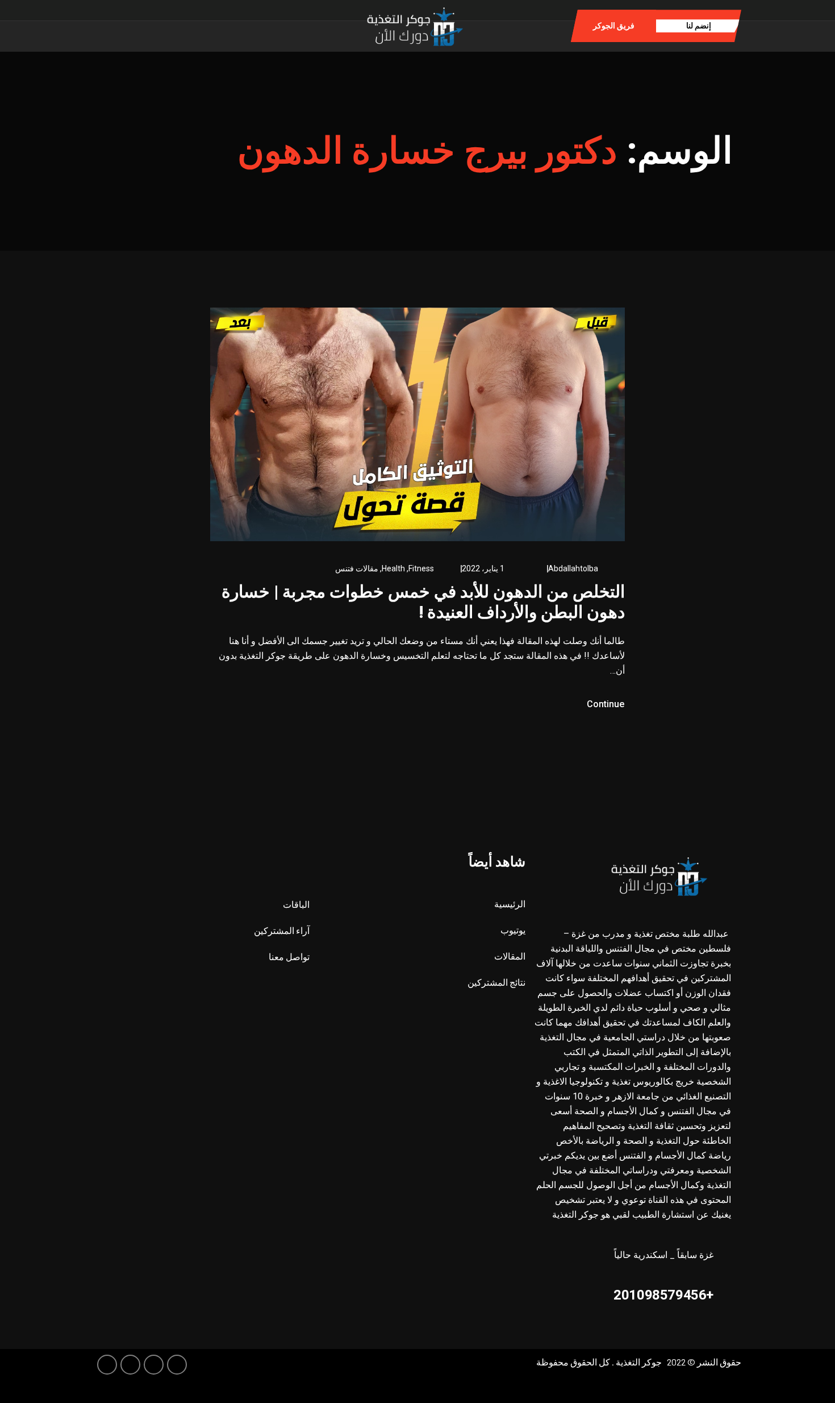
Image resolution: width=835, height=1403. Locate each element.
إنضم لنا (698, 25)
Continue (604, 704)
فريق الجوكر (613, 25)
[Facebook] (222, 25)
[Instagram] (187, 25)
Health (393, 568)
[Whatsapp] (204, 25)
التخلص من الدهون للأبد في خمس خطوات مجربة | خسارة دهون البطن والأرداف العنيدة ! (423, 602)
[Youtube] (107, 1365)
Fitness (421, 568)
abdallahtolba (573, 568)
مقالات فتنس (356, 568)
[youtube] (169, 25)
